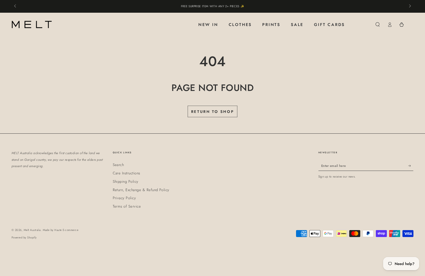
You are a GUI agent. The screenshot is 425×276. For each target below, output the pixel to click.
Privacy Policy (124, 198)
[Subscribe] (410, 166)
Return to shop (212, 111)
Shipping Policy (125, 181)
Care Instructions (126, 173)
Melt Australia (32, 230)
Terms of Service (127, 206)
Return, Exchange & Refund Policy (141, 190)
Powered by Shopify (24, 238)
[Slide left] (15, 6)
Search (118, 164)
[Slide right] (409, 6)
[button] (378, 24)
